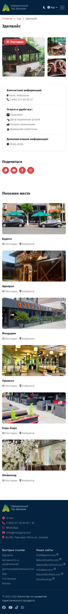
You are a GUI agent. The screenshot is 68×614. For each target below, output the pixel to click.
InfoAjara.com (45, 569)
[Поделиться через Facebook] (22, 170)
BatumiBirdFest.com (48, 574)
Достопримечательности (17, 569)
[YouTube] (10, 608)
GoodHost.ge (44, 579)
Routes (6, 583)
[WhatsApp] (22, 608)
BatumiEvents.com (47, 560)
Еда (19, 18)
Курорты (7, 555)
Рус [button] (53, 7)
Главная (7, 18)
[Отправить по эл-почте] (14, 170)
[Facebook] (4, 608)
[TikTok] (16, 608)
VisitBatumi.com (46, 555)
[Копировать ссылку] (5, 170)
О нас (9, 518)
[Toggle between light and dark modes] (44, 7)
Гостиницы (9, 578)
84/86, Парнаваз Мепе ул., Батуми (26, 537)
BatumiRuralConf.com (49, 564)
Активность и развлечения (10, 562)
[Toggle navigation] (62, 7)
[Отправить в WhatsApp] (30, 170)
